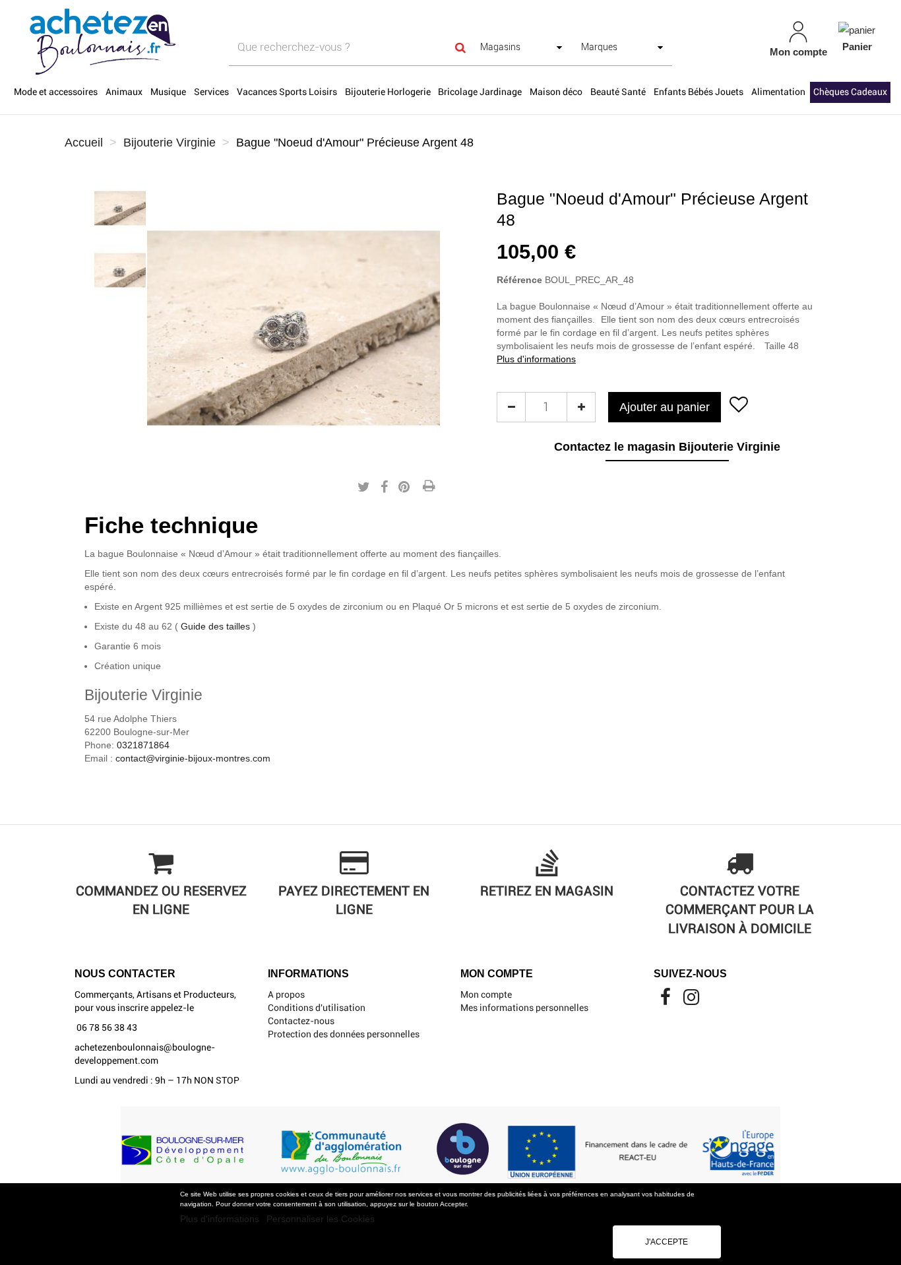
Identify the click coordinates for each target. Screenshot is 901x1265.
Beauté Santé (618, 91)
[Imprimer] (428, 487)
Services (211, 91)
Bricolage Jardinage (480, 91)
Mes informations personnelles (524, 1007)
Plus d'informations (221, 1219)
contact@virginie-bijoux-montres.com (192, 758)
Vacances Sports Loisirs (287, 91)
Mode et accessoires (56, 91)
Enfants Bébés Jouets (698, 91)
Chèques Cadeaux (850, 91)
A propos (286, 994)
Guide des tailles (215, 626)
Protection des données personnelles (343, 1034)
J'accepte (666, 1242)
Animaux (124, 91)
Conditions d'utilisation (316, 1007)
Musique (168, 91)
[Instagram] (691, 1000)
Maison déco (556, 91)
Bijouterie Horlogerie (388, 91)
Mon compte (486, 994)
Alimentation (778, 91)
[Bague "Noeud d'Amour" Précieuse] (120, 208)
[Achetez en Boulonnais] (157, 41)
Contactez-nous (301, 1021)
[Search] (460, 47)
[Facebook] (666, 1000)
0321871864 (143, 745)
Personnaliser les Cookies (320, 1219)
